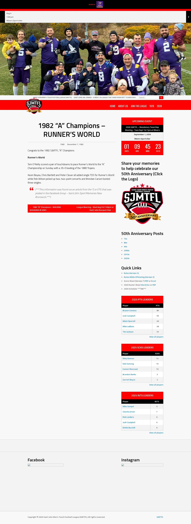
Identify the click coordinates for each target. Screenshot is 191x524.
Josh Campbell (129, 315)
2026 (159, 106)
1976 (151, 106)
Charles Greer (129, 411)
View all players (156, 336)
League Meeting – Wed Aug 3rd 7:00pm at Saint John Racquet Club (95, 208)
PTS (157, 305)
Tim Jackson (128, 331)
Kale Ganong (128, 363)
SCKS (157, 353)
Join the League (139, 106)
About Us (123, 106)
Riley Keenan (128, 358)
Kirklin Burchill (129, 427)
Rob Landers (128, 416)
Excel (153, 280)
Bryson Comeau (129, 310)
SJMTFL (160, 516)
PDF (146, 280)
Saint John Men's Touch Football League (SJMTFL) (52, 97)
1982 (62, 144)
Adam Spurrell (129, 321)
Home (112, 106)
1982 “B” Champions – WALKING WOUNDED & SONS (45, 208)
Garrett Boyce (129, 379)
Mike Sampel (128, 406)
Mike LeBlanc (128, 326)
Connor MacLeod (130, 369)
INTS (157, 401)
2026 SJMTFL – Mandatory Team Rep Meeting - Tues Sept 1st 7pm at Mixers (142, 128)
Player (125, 305)
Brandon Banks (129, 374)
